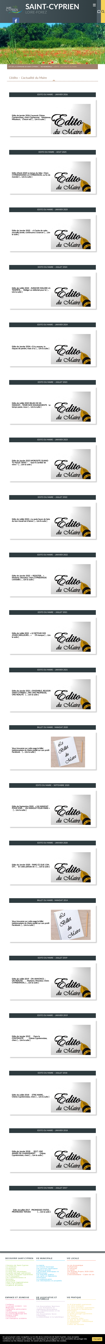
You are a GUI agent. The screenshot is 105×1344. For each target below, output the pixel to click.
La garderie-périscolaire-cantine (16, 1309)
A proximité (10, 1281)
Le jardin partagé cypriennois (18, 1273)
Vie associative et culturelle (46, 1298)
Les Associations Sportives (48, 1306)
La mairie (40, 1265)
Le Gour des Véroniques (16, 1271)
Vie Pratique (74, 1298)
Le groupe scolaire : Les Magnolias (16, 1306)
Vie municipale (44, 1258)
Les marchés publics (45, 1274)
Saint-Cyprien (52, 7)
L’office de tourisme (14, 1284)
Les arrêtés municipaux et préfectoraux (48, 1272)
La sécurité (72, 1268)
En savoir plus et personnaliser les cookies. (49, 1341)
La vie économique (75, 1265)
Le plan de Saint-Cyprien (77, 1320)
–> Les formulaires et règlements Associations (47, 1308)
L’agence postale (44, 1270)
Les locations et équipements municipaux (79, 1309)
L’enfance (10, 1304)
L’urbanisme (72, 1267)
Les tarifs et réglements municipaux (47, 1276)
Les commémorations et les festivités (48, 1311)
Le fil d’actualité (12, 1276)
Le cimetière (11, 1270)
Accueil (99, 11)
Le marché (71, 1315)
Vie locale (73, 1258)
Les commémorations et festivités (16, 1278)
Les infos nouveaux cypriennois (19, 1274)
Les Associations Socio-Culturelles (47, 1314)
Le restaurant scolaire (15, 1312)
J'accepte (97, 1339)
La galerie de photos (14, 1285)
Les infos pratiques (75, 1306)
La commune (11, 1267)
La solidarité (72, 1273)
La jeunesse (11, 1317)
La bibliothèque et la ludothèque (50, 1317)
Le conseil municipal (45, 1267)
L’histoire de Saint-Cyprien (17, 1265)
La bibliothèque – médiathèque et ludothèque (80, 1322)
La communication (44, 1279)
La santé (71, 1270)
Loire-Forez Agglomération (17, 1282)
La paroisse (11, 1268)
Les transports (73, 1317)
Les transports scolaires (16, 1318)
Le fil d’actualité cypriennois (79, 1304)
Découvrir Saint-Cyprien (19, 1258)
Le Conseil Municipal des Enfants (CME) (16, 1314)
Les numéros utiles (75, 1318)
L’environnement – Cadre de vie (80, 1274)
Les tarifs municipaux (76, 1312)
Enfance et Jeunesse (17, 1298)
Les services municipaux (47, 1268)
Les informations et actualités (49, 1281)
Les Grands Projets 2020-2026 (80, 1271)
